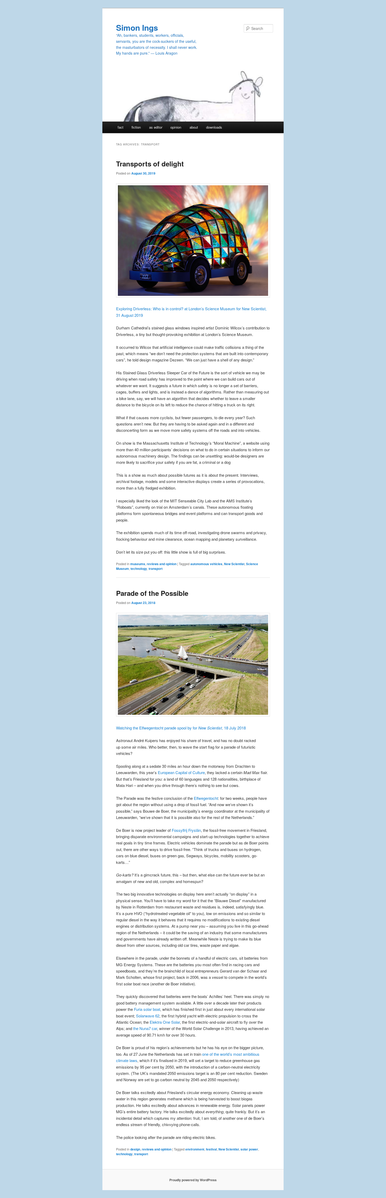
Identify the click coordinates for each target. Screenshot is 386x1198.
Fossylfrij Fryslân (186, 830)
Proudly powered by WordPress (193, 1180)
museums (137, 563)
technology (139, 568)
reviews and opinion (161, 563)
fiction (136, 127)
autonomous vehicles (206, 563)
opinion (175, 127)
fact (120, 127)
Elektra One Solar (165, 1022)
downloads (214, 127)
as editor (155, 127)
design (135, 1149)
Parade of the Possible (152, 593)
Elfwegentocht (206, 798)
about (194, 127)
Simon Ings (137, 27)
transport (156, 568)
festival (211, 1149)
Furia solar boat (147, 1009)
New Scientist (234, 563)
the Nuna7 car (145, 1028)
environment (194, 1149)
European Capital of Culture (181, 772)
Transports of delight (150, 164)
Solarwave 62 (147, 1015)
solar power (249, 1149)
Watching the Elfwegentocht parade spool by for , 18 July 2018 (181, 728)
